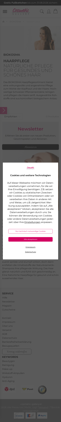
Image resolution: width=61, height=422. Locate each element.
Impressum (30, 247)
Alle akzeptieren (30, 239)
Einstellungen (32, 222)
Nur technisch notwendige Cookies (30, 231)
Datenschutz (30, 252)
